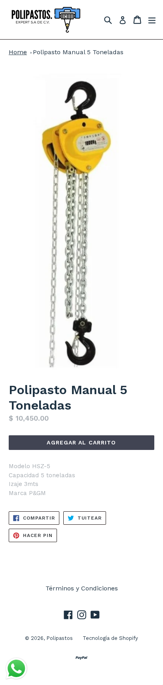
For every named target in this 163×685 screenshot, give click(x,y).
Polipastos (59, 638)
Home (18, 52)
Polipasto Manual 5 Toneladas (78, 52)
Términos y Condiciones (81, 588)
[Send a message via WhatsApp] (16, 668)
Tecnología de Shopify (110, 638)
